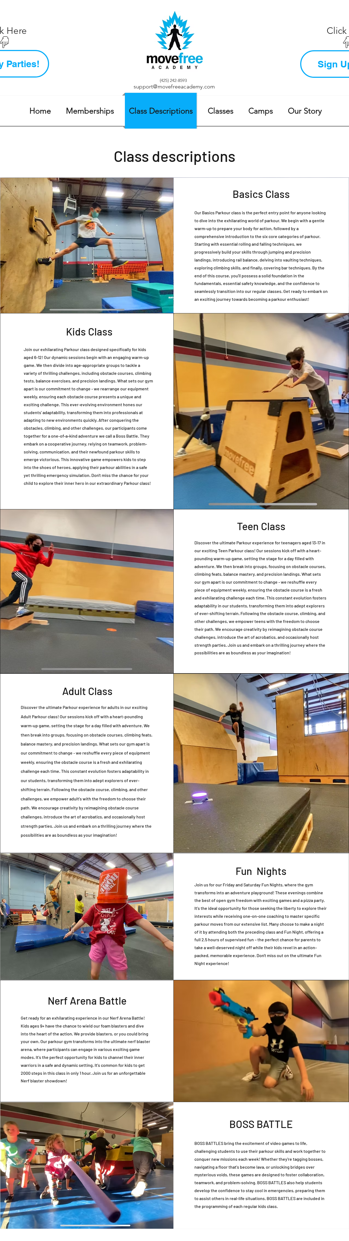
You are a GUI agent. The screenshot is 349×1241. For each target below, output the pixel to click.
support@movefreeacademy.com (174, 86)
